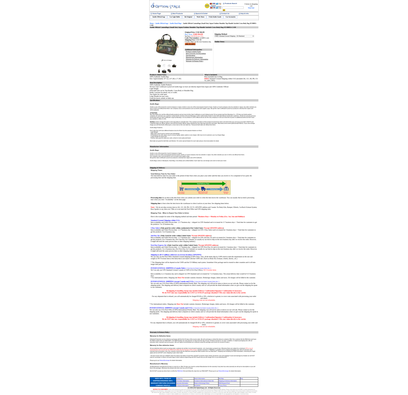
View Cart (251, 8)
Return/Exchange (165, 360)
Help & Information (199, 378)
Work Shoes (200, 17)
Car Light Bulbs (175, 17)
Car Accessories (230, 17)
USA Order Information (182, 381)
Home (152, 23)
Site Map (221, 378)
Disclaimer (197, 385)
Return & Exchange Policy (201, 383)
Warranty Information (182, 383)
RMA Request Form (224, 383)
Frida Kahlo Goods (215, 17)
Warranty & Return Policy (194, 61)
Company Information (182, 385)
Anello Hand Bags (175, 23)
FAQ (241, 378)
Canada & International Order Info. (204, 381)
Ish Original (188, 17)
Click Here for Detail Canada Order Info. (198, 268)
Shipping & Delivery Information (228, 381)
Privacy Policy (223, 385)
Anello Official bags (158, 17)
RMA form (180, 371)
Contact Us (179, 378)
